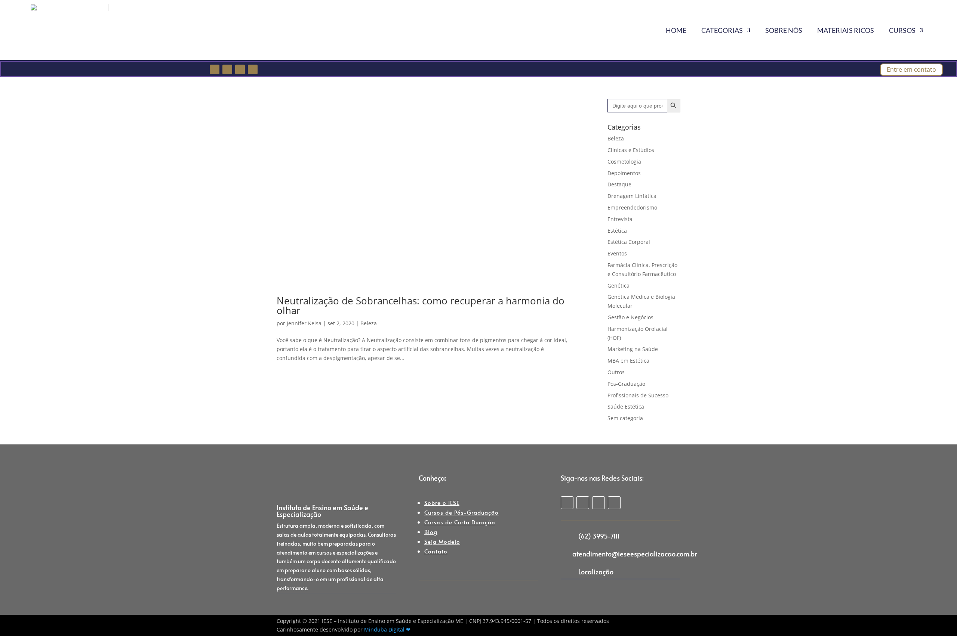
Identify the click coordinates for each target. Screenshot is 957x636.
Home (676, 30)
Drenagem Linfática (631, 195)
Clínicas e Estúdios (630, 149)
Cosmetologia (624, 161)
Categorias (722, 30)
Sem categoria (625, 418)
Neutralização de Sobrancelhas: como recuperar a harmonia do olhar (420, 305)
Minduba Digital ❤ (387, 629)
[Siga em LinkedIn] (240, 69)
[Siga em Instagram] (227, 69)
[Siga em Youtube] (253, 69)
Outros (616, 372)
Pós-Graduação (626, 383)
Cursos (902, 30)
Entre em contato (911, 69)
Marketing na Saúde (632, 349)
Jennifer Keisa (304, 323)
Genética (618, 285)
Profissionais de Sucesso (637, 395)
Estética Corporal (628, 241)
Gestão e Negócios (630, 317)
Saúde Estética (625, 406)
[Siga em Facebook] (214, 69)
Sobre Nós (783, 30)
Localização (595, 571)
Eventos (617, 253)
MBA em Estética (628, 360)
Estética (617, 230)
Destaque (619, 184)
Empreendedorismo (632, 207)
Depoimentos (624, 173)
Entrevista (620, 219)
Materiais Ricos (845, 30)
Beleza (368, 323)
